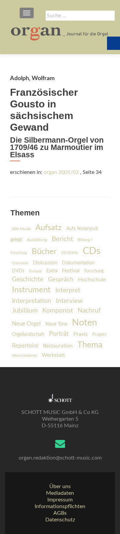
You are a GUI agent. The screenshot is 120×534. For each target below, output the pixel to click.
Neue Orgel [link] (26, 324)
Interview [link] (69, 301)
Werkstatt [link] (53, 355)
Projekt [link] (99, 335)
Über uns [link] (60, 486)
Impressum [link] (60, 499)
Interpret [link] (67, 290)
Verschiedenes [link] (24, 355)
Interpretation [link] (31, 301)
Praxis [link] (80, 334)
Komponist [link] (57, 310)
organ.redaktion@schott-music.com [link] (60, 458)
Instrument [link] (31, 290)
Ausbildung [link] (37, 240)
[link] (60, 33)
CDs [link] (92, 251)
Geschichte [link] (27, 279)
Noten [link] (84, 322)
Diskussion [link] (45, 262)
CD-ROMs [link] (69, 253)
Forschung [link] (94, 271)
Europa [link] (35, 271)
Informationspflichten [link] (60, 506)
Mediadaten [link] (60, 493)
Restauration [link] (58, 345)
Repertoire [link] (25, 345)
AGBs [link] (60, 513)
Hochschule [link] (92, 279)
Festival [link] (71, 270)
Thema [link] (89, 345)
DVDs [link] (18, 271)
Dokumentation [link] (78, 263)
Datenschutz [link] (60, 519)
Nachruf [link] (89, 311)
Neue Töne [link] (56, 324)
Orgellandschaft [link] (28, 334)
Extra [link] (51, 270)
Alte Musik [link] (21, 229)
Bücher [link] (44, 252)
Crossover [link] (20, 263)
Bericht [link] (62, 239)
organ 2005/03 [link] (61, 172)
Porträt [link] (59, 334)
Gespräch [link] (60, 280)
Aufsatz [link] (48, 228)
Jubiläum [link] (25, 310)
